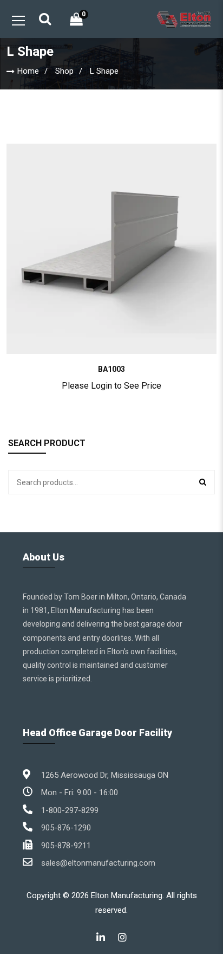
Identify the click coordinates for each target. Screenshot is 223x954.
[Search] (203, 482)
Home (28, 71)
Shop (64, 71)
